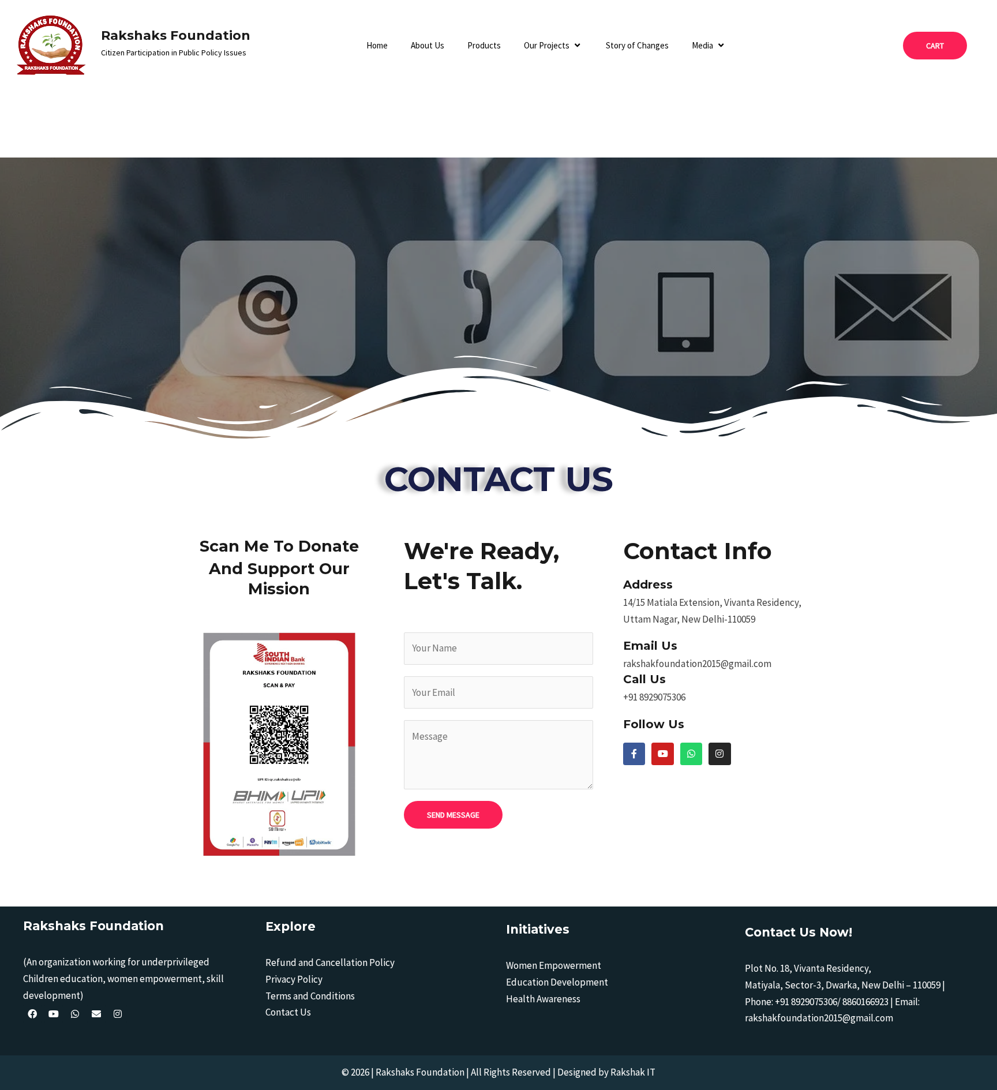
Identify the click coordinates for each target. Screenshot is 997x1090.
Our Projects (546, 45)
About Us (427, 45)
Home (377, 45)
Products (484, 45)
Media (702, 45)
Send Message (453, 815)
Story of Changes (637, 45)
